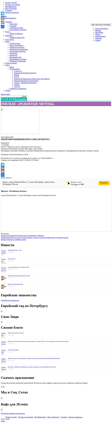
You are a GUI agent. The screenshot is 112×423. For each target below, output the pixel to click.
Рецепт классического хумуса (16, 333)
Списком (13, 26)
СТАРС (17, 85)
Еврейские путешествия (19, 49)
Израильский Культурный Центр (26, 81)
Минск (97, 34)
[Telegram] (56, 164)
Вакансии (9, 36)
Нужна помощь (11, 63)
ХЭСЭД (17, 87)
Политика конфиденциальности (13, 413)
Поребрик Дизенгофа (18, 61)
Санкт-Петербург (101, 28)
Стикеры (8, 10)
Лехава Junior (11, 259)
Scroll (3, 421)
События (8, 22)
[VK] (56, 168)
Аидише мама (15, 43)
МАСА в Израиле (16, 34)
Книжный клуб (15, 57)
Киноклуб (13, 55)
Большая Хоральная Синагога (25, 73)
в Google (21, 99)
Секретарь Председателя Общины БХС (18, 267)
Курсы (7, 32)
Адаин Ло (17, 71)
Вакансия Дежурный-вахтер (15, 284)
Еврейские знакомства (18, 89)
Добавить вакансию (17, 37)
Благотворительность (18, 51)
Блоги (7, 41)
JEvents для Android (12, 5)
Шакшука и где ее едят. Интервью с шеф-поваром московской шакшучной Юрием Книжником (34, 358)
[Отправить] (56, 175)
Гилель (16, 75)
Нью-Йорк (99, 32)
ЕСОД (16, 77)
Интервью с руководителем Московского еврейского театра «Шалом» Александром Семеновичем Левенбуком (38, 341)
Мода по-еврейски (16, 45)
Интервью (13, 53)
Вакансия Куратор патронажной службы (19, 276)
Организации (15, 69)
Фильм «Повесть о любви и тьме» (13, 239)
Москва (98, 30)
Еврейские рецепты (17, 47)
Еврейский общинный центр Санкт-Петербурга (32, 79)
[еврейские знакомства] (10, 300)
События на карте (16, 28)
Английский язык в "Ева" (15, 250)
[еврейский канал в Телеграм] (2, 399)
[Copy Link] (56, 171)
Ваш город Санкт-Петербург (101, 25)
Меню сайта (5, 94)
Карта (12, 67)
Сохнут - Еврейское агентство (25, 83)
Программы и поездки (18, 59)
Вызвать (104, 183)
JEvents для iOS (11, 3)
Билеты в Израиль (12, 12)
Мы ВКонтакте (11, 7)
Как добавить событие (18, 30)
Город (7, 65)
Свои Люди (9, 39)
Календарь (14, 24)
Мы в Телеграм (11, 8)
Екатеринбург (100, 36)
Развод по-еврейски (13, 350)
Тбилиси (98, 38)
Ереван (98, 40)
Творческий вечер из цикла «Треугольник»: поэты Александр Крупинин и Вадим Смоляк (34, 237)
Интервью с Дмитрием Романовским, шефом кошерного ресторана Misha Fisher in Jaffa (32, 367)
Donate (7, 90)
